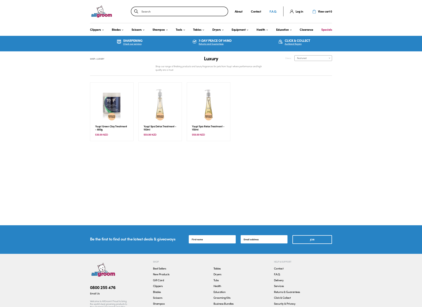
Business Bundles (223, 304)
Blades (116, 29)
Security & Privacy (285, 304)
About (238, 11)
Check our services (132, 43)
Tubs (216, 280)
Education (282, 29)
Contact (256, 11)
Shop (92, 58)
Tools (179, 29)
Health (260, 29)
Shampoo (158, 29)
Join (312, 239)
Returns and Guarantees (211, 43)
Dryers (216, 29)
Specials (326, 29)
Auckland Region (293, 43)
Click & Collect (282, 298)
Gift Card (158, 280)
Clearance (306, 29)
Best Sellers (159, 268)
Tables (197, 29)
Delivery (279, 280)
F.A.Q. (273, 11)
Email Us (95, 293)
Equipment (238, 29)
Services (279, 286)
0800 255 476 (103, 287)
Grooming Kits (221, 298)
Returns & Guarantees (287, 292)
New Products (161, 274)
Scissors (137, 29)
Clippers (95, 29)
